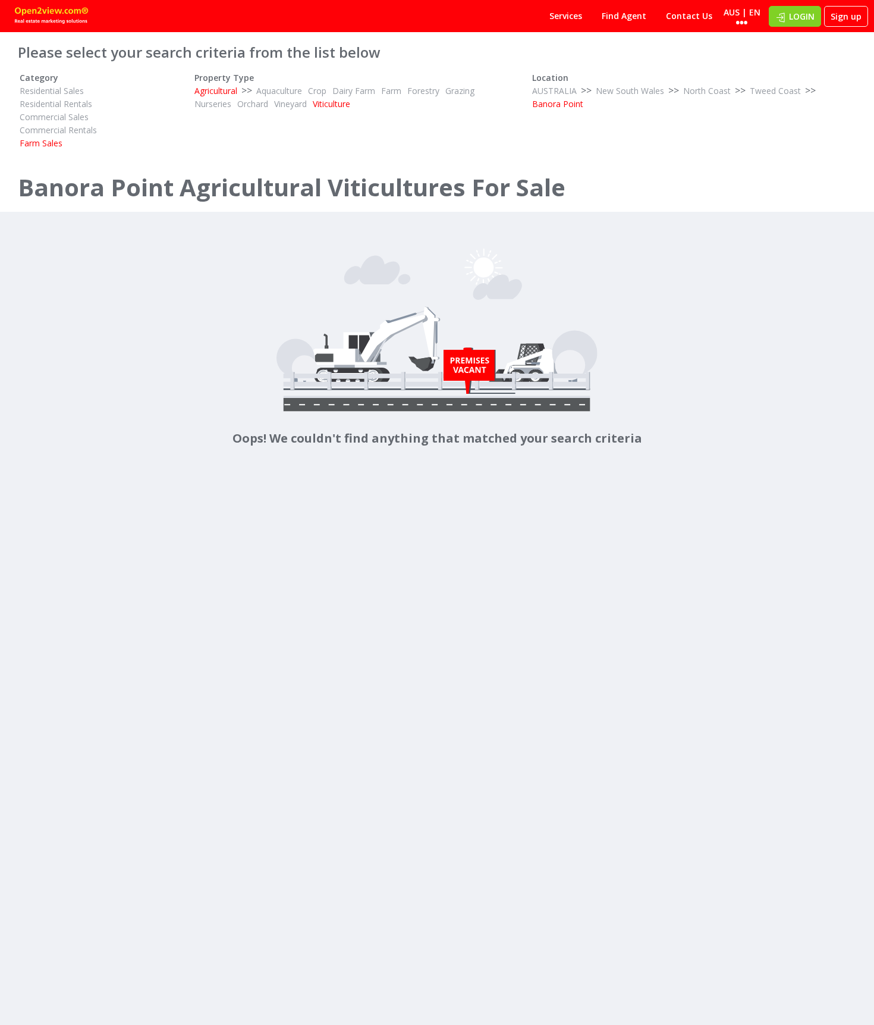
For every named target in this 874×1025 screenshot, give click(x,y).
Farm (391, 90)
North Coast (707, 90)
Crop (317, 90)
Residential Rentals (56, 103)
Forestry (423, 90)
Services (565, 15)
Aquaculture (279, 90)
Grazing (459, 90)
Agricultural (215, 90)
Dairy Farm (353, 90)
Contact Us (689, 15)
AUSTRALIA (554, 90)
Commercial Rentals (58, 130)
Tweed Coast (775, 90)
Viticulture (331, 103)
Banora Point (557, 103)
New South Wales (630, 90)
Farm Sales (41, 143)
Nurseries (212, 103)
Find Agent (624, 15)
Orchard (252, 103)
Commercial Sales (54, 117)
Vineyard (290, 103)
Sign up (846, 16)
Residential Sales (52, 90)
